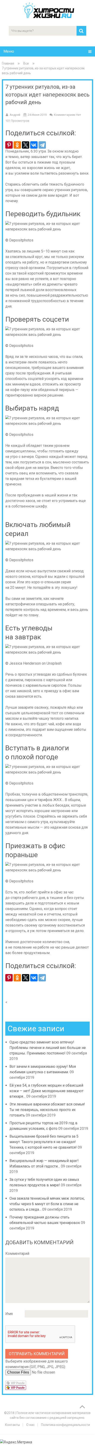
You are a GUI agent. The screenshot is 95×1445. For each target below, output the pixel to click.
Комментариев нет (67, 114)
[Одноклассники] (17, 145)
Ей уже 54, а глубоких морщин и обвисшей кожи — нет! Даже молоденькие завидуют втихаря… (46, 1091)
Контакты (12, 1425)
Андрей (15, 114)
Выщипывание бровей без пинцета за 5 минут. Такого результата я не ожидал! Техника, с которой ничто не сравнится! (43, 1142)
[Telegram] (42, 145)
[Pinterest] (9, 145)
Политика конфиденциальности (65, 1425)
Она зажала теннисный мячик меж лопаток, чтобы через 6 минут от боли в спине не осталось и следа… (47, 1204)
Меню (8, 51)
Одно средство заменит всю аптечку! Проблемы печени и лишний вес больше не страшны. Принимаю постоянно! (47, 1047)
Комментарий (17, 1253)
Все (26, 63)
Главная (8, 63)
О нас (30, 1425)
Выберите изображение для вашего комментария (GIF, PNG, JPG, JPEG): (36, 1364)
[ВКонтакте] (34, 145)
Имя (9, 1314)
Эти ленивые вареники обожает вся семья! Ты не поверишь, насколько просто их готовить (47, 1109)
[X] (25, 145)
